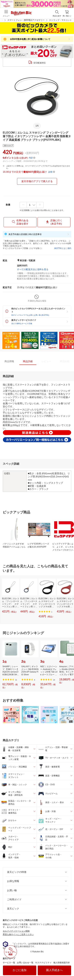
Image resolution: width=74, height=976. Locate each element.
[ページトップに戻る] (69, 964)
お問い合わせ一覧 (25, 962)
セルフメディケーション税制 (16, 931)
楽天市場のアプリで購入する (37, 181)
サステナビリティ (43, 962)
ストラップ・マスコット (60, 20)
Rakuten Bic (21, 13)
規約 (69, 248)
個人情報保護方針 (61, 962)
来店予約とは (60, 248)
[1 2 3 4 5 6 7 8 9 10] (31, 205)
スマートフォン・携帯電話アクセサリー (26, 20)
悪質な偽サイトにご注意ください (18, 934)
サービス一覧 (9, 962)
